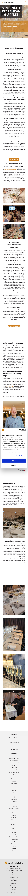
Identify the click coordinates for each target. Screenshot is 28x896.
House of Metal (14, 740)
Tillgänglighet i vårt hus (14, 772)
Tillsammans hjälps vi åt (14, 809)
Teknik (14, 775)
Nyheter (14, 829)
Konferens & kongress (14, 758)
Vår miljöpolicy (14, 799)
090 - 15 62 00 (19, 870)
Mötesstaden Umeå (14, 763)
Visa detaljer (19, 455)
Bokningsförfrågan (14, 770)
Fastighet (14, 848)
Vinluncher (14, 788)
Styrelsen (14, 815)
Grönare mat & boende (14, 804)
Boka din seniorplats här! (14, 326)
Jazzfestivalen (14, 745)
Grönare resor (14, 806)
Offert (14, 853)
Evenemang (14, 734)
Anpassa (13, 465)
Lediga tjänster (14, 824)
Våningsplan (14, 768)
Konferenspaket (14, 761)
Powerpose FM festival (14, 742)
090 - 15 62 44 (18, 872)
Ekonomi (14, 851)
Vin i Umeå (14, 747)
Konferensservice (14, 839)
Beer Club (14, 790)
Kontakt (14, 832)
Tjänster (14, 756)
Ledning (14, 835)
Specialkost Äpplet (14, 783)
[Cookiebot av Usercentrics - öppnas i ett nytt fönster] (19, 430)
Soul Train (14, 793)
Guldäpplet (14, 817)
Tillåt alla (14, 460)
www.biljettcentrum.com (10, 170)
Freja (14, 786)
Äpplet (14, 781)
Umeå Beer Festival (14, 749)
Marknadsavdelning (14, 837)
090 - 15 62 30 (18, 869)
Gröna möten (14, 802)
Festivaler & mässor (14, 738)
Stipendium (14, 820)
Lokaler (14, 765)
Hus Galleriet (14, 822)
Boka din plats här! (14, 159)
